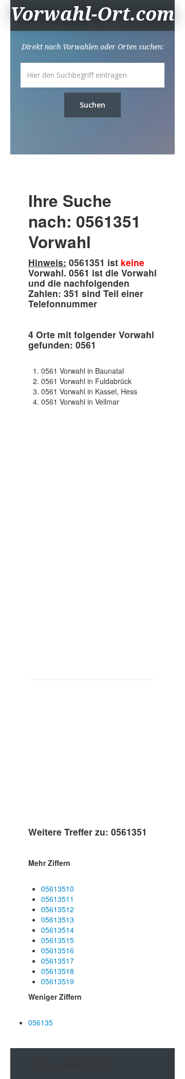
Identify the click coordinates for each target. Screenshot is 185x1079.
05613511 (57, 899)
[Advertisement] (105, 755)
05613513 (57, 919)
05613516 (57, 950)
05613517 (57, 960)
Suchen (92, 105)
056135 (40, 1022)
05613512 (57, 909)
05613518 (57, 971)
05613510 (57, 888)
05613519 (57, 981)
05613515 (57, 940)
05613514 (57, 930)
